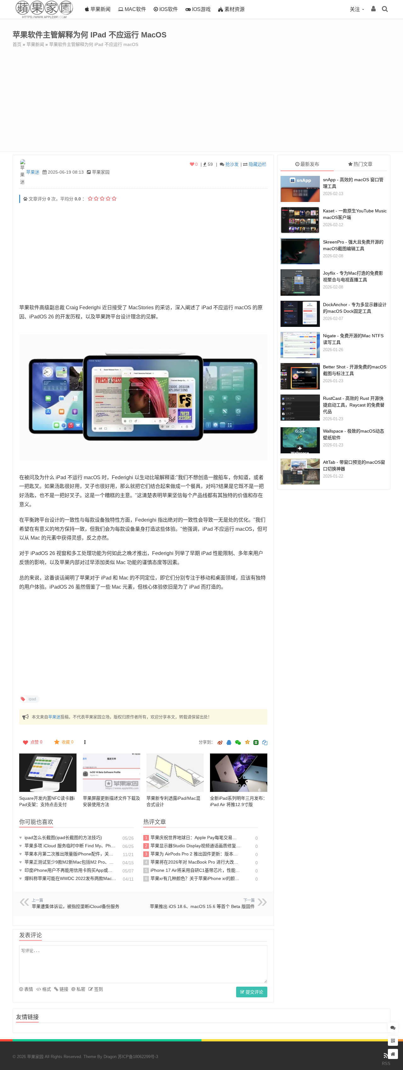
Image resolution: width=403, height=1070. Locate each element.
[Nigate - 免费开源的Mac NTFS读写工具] (300, 345)
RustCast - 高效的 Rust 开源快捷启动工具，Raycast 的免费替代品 (353, 405)
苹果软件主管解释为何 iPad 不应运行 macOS (93, 44)
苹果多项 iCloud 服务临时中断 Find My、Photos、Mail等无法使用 (67, 845)
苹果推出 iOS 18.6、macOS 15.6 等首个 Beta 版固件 (202, 906)
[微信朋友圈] (238, 743)
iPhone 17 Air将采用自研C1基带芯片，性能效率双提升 (193, 870)
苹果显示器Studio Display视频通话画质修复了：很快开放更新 (193, 845)
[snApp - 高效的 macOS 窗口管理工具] (300, 189)
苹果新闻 (100, 9)
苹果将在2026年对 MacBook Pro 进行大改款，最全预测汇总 (193, 862)
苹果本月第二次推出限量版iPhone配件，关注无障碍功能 (67, 853)
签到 (98, 989)
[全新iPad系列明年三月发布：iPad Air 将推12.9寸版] (238, 772)
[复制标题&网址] (264, 743)
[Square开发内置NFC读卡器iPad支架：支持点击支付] (48, 772)
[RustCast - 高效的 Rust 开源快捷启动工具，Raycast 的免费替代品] (300, 408)
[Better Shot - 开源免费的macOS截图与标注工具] (300, 376)
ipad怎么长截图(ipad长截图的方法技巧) (60, 837)
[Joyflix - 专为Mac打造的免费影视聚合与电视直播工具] (300, 282)
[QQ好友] (228, 743)
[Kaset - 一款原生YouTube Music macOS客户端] (300, 220)
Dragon (110, 1056)
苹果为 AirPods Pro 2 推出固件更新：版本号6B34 (193, 853)
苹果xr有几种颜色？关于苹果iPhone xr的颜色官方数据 (193, 878)
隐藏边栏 (257, 164)
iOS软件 (168, 9)
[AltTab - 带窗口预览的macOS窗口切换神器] (300, 471)
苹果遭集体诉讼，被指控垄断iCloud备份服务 (75, 906)
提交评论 (253, 991)
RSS (386, 1063)
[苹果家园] (44, 17)
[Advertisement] (201, 95)
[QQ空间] (247, 741)
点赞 (36, 742)
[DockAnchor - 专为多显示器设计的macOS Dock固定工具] (300, 314)
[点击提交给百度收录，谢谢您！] (25, 198)
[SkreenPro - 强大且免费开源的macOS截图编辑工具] (300, 251)
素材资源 (234, 9)
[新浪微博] (220, 743)
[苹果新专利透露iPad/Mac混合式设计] (175, 772)
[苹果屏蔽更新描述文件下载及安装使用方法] (111, 772)
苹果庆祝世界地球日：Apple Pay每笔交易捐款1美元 (193, 837)
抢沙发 (232, 164)
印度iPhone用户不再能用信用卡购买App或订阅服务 (67, 870)
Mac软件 (134, 9)
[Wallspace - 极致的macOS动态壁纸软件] (300, 440)
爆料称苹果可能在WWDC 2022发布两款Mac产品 (67, 878)
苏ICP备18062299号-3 (138, 1056)
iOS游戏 (201, 9)
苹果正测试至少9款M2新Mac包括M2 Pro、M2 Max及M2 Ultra (67, 862)
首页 (17, 44)
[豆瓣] (255, 742)
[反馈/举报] (84, 742)
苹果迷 (32, 172)
